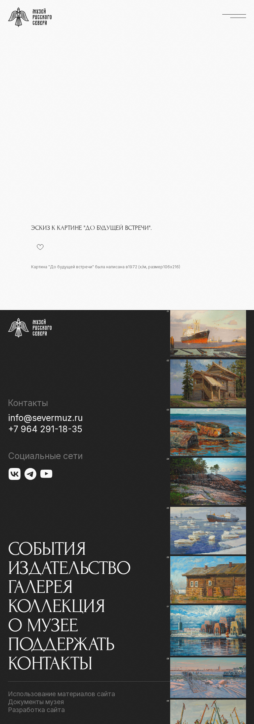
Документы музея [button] (36, 702)
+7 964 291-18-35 (45, 429)
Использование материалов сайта (61, 694)
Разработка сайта (36, 710)
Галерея (40, 587)
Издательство (69, 568)
